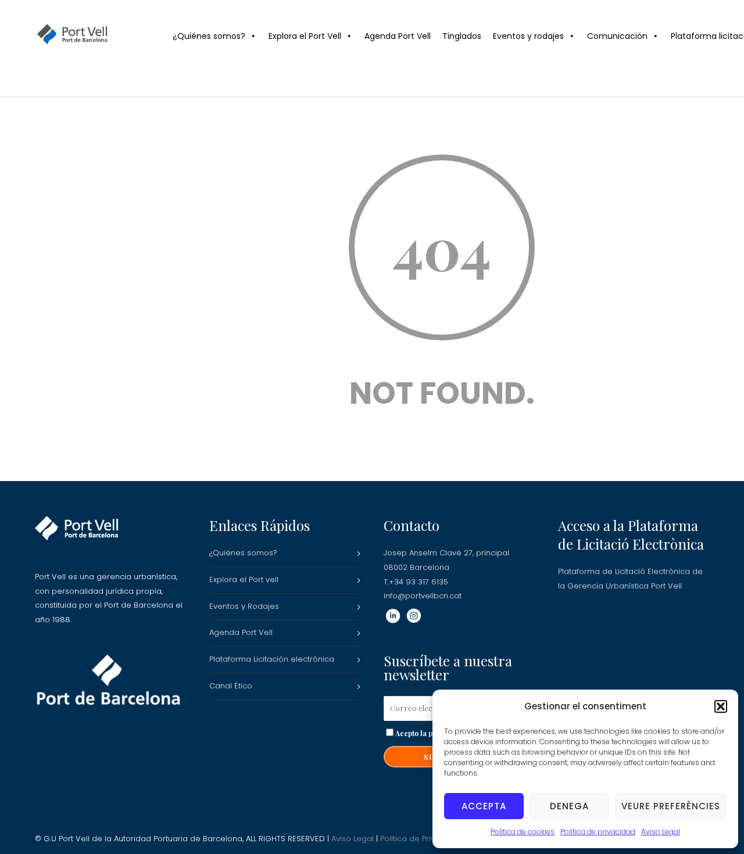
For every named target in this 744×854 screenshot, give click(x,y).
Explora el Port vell (243, 579)
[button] (721, 706)
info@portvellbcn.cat (423, 595)
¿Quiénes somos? (209, 36)
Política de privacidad (597, 832)
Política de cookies (523, 832)
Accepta (484, 806)
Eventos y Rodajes (244, 606)
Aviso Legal (660, 832)
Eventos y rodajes (528, 36)
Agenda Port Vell (397, 36)
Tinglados (461, 36)
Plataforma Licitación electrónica (271, 659)
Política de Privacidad (421, 838)
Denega (569, 806)
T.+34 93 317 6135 (416, 581)
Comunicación (617, 36)
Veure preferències (670, 806)
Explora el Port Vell (305, 36)
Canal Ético (230, 685)
